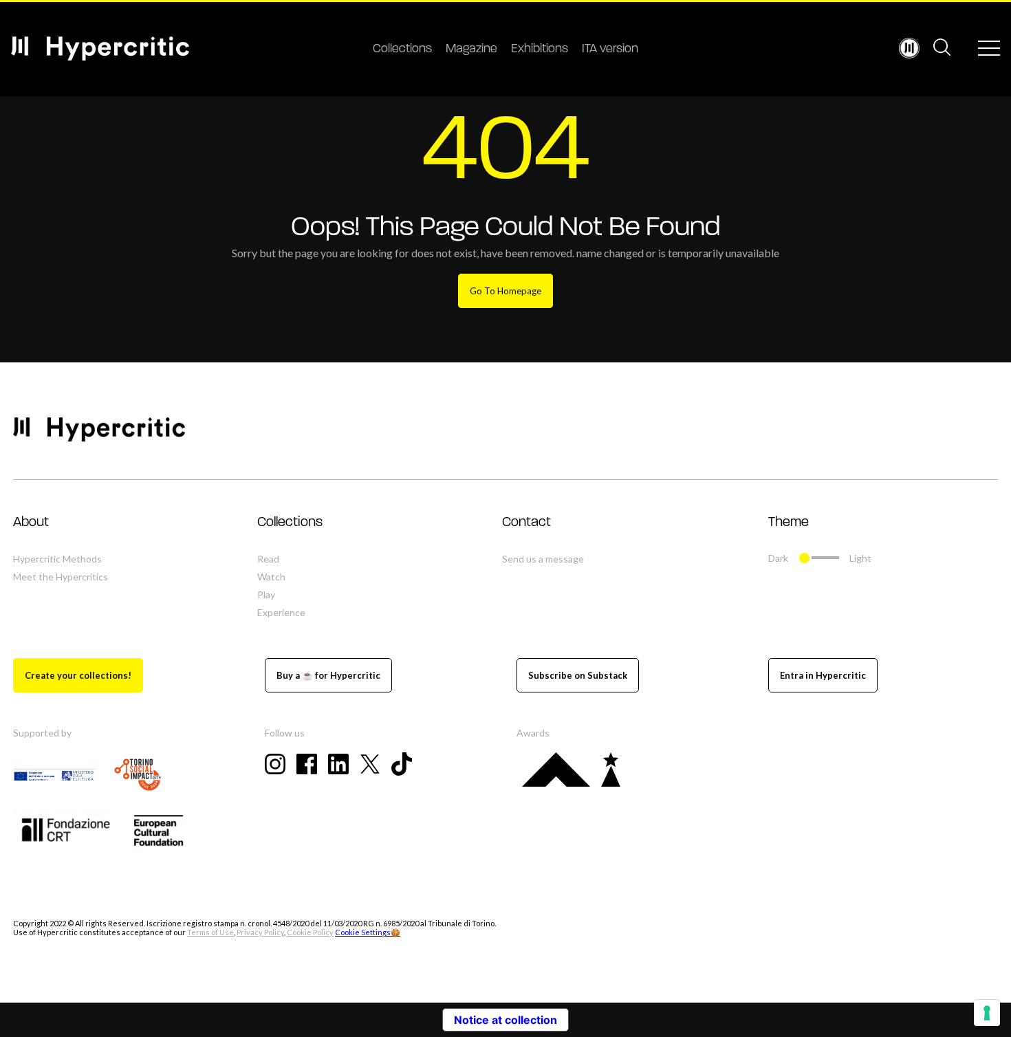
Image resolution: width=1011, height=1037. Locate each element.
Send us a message (543, 559)
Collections (402, 49)
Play (266, 594)
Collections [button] (290, 523)
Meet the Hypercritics (60, 576)
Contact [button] (526, 523)
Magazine (471, 49)
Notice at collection (505, 1020)
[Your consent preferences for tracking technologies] (987, 1013)
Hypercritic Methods (57, 559)
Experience (281, 612)
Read (268, 559)
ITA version (610, 49)
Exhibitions (539, 49)
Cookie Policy (310, 932)
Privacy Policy (260, 932)
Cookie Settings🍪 (367, 932)
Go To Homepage (505, 290)
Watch (271, 576)
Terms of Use (210, 932)
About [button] (31, 523)
